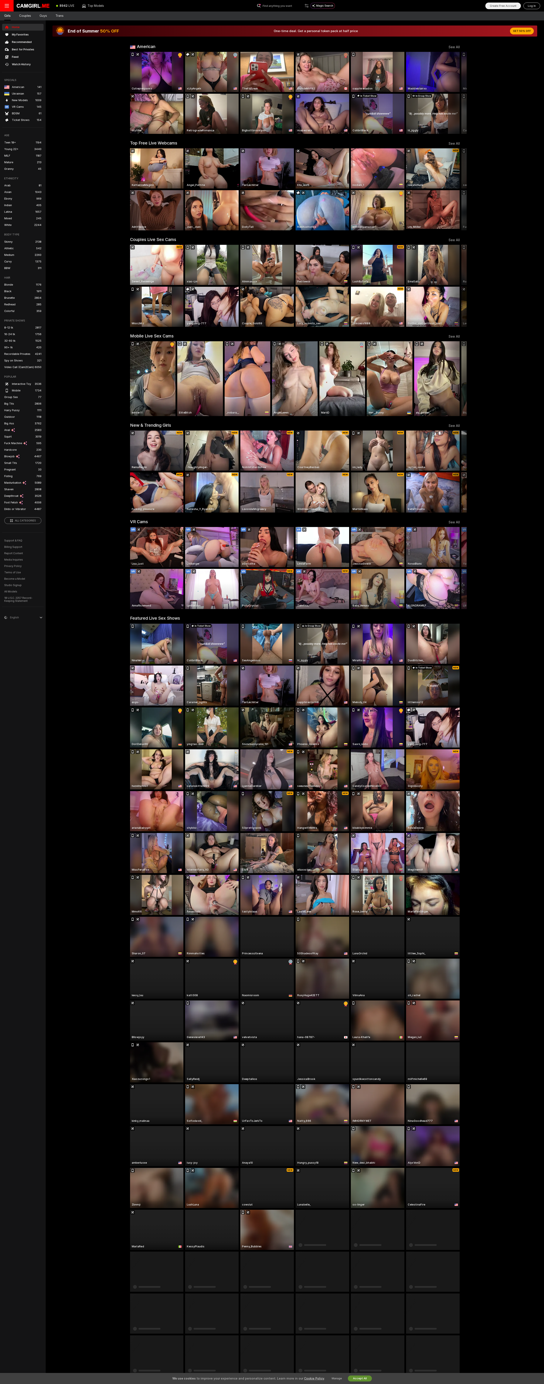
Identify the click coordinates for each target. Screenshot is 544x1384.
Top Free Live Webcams (153, 143)
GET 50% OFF (522, 31)
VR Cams (139, 521)
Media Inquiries (13, 559)
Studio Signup (13, 585)
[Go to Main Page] (33, 5)
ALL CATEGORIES (25, 520)
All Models (10, 591)
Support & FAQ (13, 540)
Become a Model (14, 578)
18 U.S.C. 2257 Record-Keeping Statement (18, 599)
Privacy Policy (13, 566)
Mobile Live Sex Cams (152, 336)
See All (454, 47)
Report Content (13, 553)
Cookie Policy (314, 1378)
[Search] (307, 6)
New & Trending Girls (150, 425)
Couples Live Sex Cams (153, 239)
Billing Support (13, 546)
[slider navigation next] (456, 93)
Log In (532, 5)
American (146, 46)
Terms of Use (12, 572)
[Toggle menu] (7, 5)
